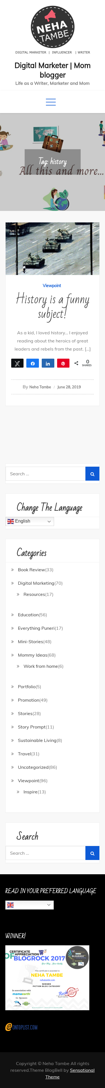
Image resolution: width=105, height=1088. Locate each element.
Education (28, 614)
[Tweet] (17, 363)
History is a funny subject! (52, 306)
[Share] (33, 363)
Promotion (28, 700)
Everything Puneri (36, 628)
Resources (34, 594)
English (22, 521)
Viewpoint (52, 285)
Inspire (31, 792)
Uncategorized (33, 767)
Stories (25, 713)
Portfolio (27, 686)
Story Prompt (32, 727)
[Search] (92, 474)
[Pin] (63, 363)
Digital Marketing (36, 583)
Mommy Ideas (32, 655)
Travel (24, 753)
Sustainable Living (37, 740)
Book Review (31, 569)
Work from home (41, 666)
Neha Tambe (40, 387)
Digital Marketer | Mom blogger (53, 70)
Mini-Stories (30, 641)
